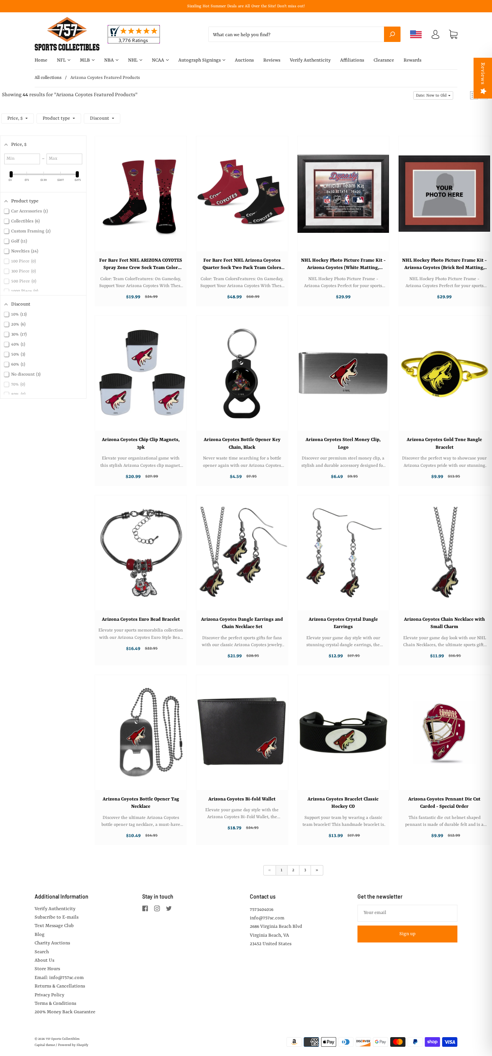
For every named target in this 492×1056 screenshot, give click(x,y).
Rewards (412, 60)
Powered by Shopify (73, 1045)
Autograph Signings (200, 60)
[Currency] (416, 34)
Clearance (384, 60)
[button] (433, 95)
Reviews (271, 60)
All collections (48, 77)
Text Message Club (54, 926)
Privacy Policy (49, 995)
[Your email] (407, 913)
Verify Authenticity (310, 60)
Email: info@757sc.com (59, 978)
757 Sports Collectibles (63, 1039)
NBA (109, 60)
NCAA (158, 60)
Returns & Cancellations (60, 986)
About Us (44, 960)
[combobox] (304, 34)
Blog (40, 934)
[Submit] (392, 34)
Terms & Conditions (55, 1003)
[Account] (435, 36)
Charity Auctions (52, 943)
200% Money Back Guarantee (65, 1012)
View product (137, 201)
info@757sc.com (267, 918)
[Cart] (453, 34)
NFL (62, 60)
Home (41, 60)
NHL (133, 60)
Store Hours (47, 969)
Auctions (244, 60)
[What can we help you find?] (304, 35)
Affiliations (352, 60)
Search (42, 952)
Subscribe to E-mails (56, 917)
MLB (85, 60)
